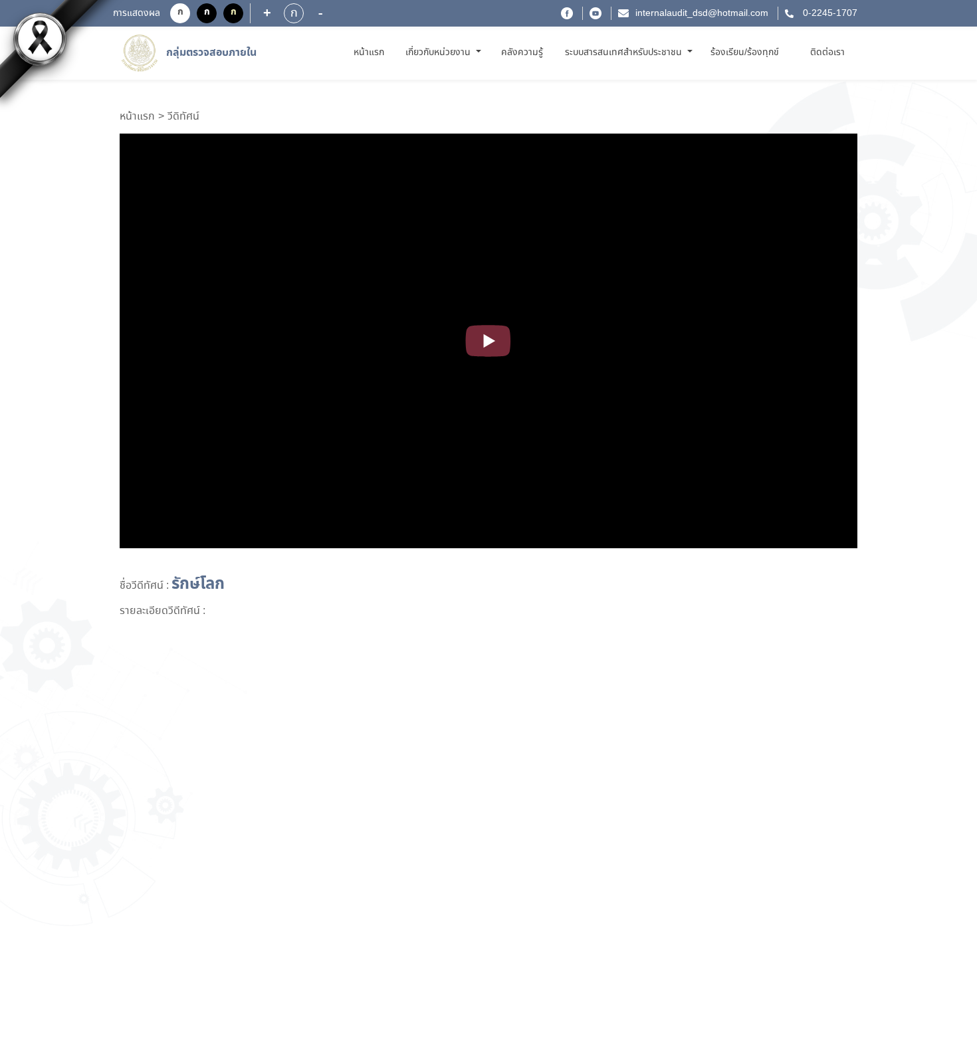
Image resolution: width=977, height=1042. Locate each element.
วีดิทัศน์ (183, 117)
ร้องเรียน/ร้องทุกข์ (744, 52)
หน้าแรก (371, 52)
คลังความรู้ (522, 52)
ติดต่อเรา (827, 52)
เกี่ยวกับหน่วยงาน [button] (439, 52)
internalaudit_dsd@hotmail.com (701, 13)
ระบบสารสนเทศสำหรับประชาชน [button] (625, 52)
